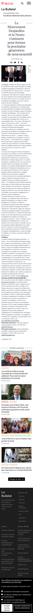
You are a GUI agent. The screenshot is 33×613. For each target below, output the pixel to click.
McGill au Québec (24, 511)
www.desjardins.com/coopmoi (10, 320)
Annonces (4, 402)
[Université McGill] (8, 3)
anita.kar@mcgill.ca (7, 327)
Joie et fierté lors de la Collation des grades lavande (16, 440)
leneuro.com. (24, 276)
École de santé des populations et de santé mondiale (7, 561)
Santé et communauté (22, 507)
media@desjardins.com (8, 335)
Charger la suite (15, 479)
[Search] (22, 4)
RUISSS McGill (23, 553)
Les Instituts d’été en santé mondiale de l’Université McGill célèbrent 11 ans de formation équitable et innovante (14, 374)
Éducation (5, 368)
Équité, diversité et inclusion (20, 435)
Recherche (14, 464)
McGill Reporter (23, 569)
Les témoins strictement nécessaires (16, 591)
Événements (22, 521)
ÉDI (20, 514)
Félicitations (22, 518)
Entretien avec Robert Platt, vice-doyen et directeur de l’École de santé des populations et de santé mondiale (15, 408)
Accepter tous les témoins (7, 608)
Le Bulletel (8, 9)
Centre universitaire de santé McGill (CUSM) (25, 532)
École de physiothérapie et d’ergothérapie (7, 543)
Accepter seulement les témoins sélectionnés (22, 607)
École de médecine (7, 530)
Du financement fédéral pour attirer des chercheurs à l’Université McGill (16, 469)
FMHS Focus (22, 565)
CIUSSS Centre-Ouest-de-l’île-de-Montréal (24, 547)
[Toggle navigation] (29, 3)
